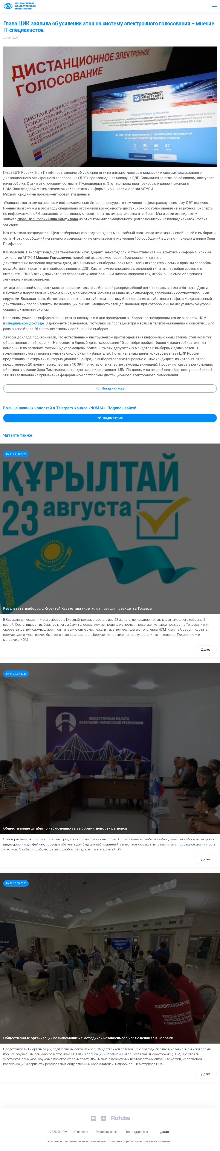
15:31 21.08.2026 (16, 673)
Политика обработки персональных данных (139, 1141)
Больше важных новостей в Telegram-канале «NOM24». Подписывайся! (69, 408)
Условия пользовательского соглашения (76, 1141)
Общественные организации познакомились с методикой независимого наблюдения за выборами (88, 1038)
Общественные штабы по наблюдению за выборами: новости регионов (65, 828)
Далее (206, 649)
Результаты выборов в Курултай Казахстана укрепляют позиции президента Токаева (77, 608)
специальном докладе (25, 323)
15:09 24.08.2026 (16, 454)
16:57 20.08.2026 (16, 883)
